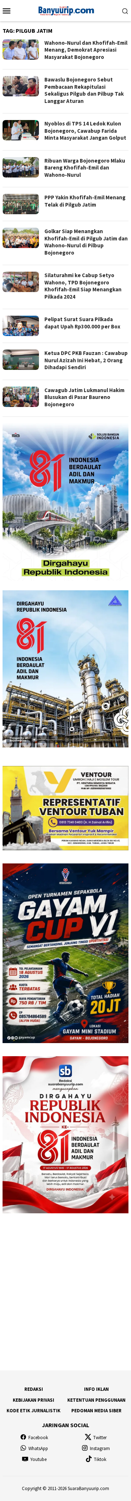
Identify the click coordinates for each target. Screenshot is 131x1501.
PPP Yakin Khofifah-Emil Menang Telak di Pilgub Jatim (85, 201)
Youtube (38, 1459)
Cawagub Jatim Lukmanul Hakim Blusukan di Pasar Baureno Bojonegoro (84, 397)
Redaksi (33, 1389)
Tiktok (100, 1459)
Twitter (100, 1437)
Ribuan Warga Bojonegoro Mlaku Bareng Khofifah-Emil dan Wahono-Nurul (84, 167)
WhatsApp (38, 1448)
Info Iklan (96, 1389)
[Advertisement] (65, 1291)
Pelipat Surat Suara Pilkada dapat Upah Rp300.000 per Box (82, 323)
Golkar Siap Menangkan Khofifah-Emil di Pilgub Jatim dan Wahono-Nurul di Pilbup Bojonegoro (86, 242)
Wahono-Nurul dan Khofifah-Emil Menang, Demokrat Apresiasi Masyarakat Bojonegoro (85, 49)
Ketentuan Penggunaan (96, 1400)
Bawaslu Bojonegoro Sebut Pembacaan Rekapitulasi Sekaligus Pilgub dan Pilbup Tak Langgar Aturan (84, 90)
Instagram (100, 1448)
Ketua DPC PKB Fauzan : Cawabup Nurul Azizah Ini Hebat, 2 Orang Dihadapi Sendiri (86, 360)
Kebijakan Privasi (33, 1400)
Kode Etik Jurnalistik (33, 1411)
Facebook (38, 1437)
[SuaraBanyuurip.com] (65, 10)
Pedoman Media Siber (96, 1411)
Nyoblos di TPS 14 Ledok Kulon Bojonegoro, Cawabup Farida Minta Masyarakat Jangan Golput (85, 130)
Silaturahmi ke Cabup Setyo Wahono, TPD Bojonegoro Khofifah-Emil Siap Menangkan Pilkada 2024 (83, 286)
